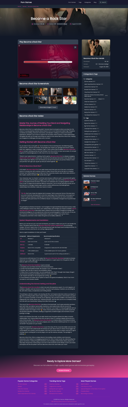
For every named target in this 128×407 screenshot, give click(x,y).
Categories (87, 2)
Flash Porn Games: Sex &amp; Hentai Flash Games (96, 95)
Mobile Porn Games (90, 107)
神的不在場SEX (85, 384)
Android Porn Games (91, 87)
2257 (52, 401)
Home (19, 6)
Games (24, 6)
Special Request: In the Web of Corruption (93, 389)
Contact (74, 401)
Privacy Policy (58, 401)
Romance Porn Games (91, 158)
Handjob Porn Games (91, 142)
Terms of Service (67, 401)
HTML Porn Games (90, 101)
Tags (80, 2)
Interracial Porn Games (91, 147)
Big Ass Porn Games (90, 123)
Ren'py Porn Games (90, 112)
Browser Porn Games (91, 89)
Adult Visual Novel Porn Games (93, 84)
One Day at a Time (86, 386)
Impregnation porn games (92, 144)
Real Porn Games (90, 109)
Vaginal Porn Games (91, 166)
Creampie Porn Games (91, 128)
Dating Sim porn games (91, 131)
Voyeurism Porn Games (91, 168)
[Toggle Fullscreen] (75, 47)
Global (101, 99)
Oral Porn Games (90, 155)
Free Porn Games (90, 99)
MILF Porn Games (90, 152)
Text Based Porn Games (92, 115)
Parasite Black (85, 391)
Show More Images (48, 107)
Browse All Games (64, 370)
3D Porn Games (89, 81)
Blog (95, 2)
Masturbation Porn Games (92, 150)
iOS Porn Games (90, 104)
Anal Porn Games (90, 120)
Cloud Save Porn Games (92, 92)
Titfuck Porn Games (90, 163)
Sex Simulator (89, 160)
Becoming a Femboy (87, 393)
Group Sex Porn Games (91, 139)
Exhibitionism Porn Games (92, 134)
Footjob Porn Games (90, 136)
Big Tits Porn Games (90, 126)
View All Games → (96, 204)
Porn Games (72, 2)
